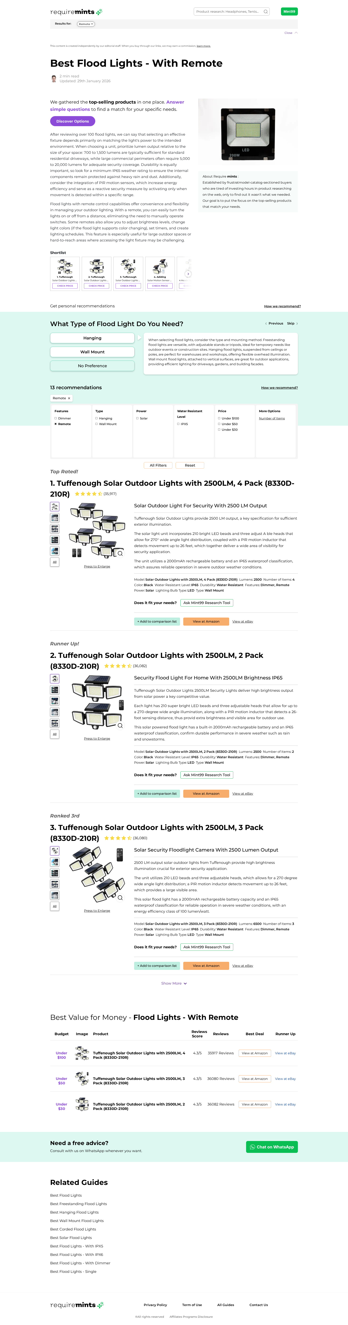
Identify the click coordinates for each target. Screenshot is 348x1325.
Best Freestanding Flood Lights (78, 1204)
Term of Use (192, 1305)
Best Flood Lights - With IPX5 (76, 1246)
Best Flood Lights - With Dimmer (80, 1263)
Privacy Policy (155, 1305)
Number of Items (272, 418)
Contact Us (259, 1305)
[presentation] (54, 274)
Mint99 (289, 11)
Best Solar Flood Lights (71, 1238)
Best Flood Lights (66, 1195)
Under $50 (229, 424)
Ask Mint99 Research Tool (206, 603)
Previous (276, 323)
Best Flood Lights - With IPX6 (76, 1254)
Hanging (92, 338)
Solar (143, 418)
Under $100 (230, 418)
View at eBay (242, 621)
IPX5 (184, 424)
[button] (174, 33)
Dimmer (64, 418)
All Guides (225, 1305)
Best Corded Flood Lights (73, 1229)
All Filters (158, 465)
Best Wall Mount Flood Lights (77, 1221)
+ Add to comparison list (157, 621)
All (55, 562)
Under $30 (229, 430)
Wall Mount (92, 351)
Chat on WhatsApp (275, 1147)
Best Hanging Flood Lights (74, 1212)
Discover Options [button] (72, 121)
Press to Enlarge (97, 566)
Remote (84, 24)
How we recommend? (282, 306)
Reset (190, 465)
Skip (290, 323)
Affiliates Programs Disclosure (191, 1317)
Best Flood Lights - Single (73, 1271)
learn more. (204, 45)
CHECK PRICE (65, 285)
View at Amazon (206, 621)
